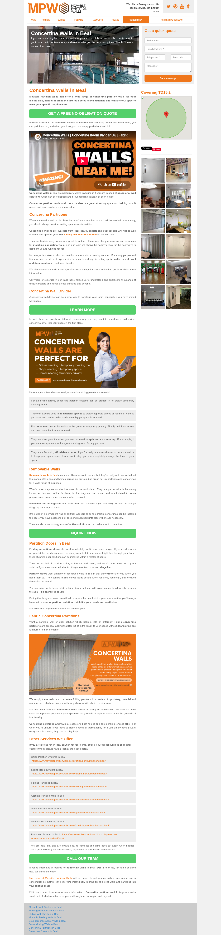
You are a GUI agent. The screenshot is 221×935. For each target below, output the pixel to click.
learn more (82, 310)
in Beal (43, 475)
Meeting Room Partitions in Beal (46, 910)
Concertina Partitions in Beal (44, 927)
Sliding (61, 20)
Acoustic (98, 20)
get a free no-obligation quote (82, 113)
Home (33, 20)
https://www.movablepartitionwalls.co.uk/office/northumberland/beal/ (69, 760)
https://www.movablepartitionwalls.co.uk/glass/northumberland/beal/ (68, 812)
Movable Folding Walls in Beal (45, 917)
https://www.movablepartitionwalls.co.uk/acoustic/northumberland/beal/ (70, 799)
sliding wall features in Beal (80, 234)
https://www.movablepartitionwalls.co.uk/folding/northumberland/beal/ (69, 786)
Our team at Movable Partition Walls (50, 878)
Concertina (135, 20)
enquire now (83, 533)
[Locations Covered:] (28, 3)
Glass (115, 20)
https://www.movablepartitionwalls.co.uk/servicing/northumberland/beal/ (70, 825)
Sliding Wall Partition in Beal (44, 914)
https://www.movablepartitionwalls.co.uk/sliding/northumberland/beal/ (69, 773)
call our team (82, 858)
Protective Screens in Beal (43, 931)
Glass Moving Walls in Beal (43, 924)
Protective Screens (171, 20)
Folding (78, 20)
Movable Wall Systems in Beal (45, 907)
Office (46, 20)
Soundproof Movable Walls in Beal (47, 920)
